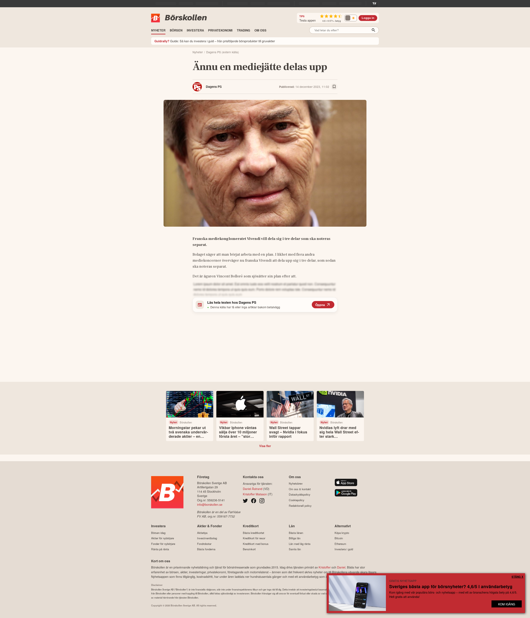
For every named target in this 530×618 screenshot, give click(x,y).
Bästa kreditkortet (253, 533)
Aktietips (202, 533)
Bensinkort (249, 549)
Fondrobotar (204, 544)
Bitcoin (339, 538)
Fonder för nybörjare (163, 544)
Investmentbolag (207, 538)
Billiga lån (294, 538)
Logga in (368, 17)
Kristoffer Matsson (255, 494)
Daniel (341, 567)
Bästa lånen (296, 533)
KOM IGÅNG (506, 604)
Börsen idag (158, 533)
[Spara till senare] (334, 86)
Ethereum (340, 544)
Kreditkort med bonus (256, 544)
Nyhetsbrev (296, 483)
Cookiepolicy (296, 500)
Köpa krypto (342, 533)
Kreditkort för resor (254, 538)
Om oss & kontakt (300, 489)
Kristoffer (325, 567)
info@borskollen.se (209, 504)
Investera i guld (344, 549)
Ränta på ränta (160, 549)
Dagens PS (214, 86)
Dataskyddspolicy (299, 494)
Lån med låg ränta (299, 544)
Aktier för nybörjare (162, 538)
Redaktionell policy (300, 506)
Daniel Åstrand (252, 488)
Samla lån (295, 549)
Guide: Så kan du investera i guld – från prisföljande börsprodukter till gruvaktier (214, 41)
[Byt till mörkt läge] (350, 18)
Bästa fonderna (206, 549)
